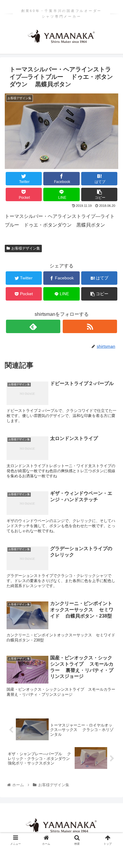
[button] (110, 616)
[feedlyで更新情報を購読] (33, 326)
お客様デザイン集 (25, 248)
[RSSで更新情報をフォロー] (90, 326)
